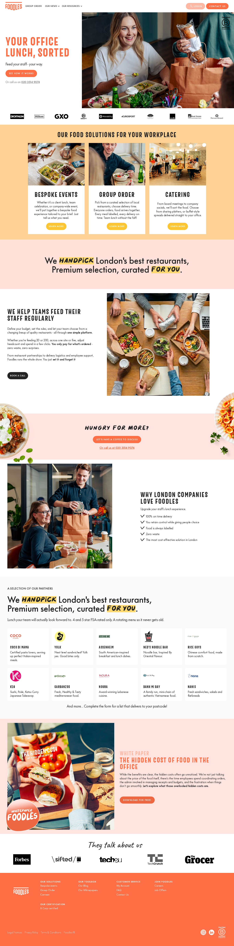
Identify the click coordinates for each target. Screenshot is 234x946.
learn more (56, 226)
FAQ (118, 890)
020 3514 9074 (30, 81)
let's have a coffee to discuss (117, 439)
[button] (52, 6)
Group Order (47, 890)
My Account (122, 885)
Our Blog (83, 885)
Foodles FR (69, 932)
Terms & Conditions (51, 932)
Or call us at (117, 447)
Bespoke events (48, 885)
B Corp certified (49, 908)
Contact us (217, 6)
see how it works (21, 73)
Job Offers (160, 890)
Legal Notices (14, 932)
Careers (159, 885)
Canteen (45, 894)
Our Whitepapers (88, 890)
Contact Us (122, 894)
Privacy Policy (31, 932)
